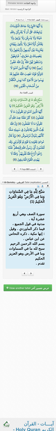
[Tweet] (38, 185)
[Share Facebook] (42, 185)
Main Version (18, 8)
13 (16, 86)
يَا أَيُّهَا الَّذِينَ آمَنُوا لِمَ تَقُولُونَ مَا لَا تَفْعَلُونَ (26, 111)
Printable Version (22, 3)
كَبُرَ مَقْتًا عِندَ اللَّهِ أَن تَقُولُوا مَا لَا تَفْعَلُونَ (25, 120)
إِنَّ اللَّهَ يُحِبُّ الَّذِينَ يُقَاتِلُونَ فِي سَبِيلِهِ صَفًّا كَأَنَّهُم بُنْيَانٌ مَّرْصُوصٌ (26, 130)
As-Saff (38, 19)
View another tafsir (28, 288)
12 (34, 68)
